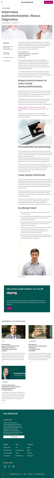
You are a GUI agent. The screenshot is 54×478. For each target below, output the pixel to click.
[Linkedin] (4, 467)
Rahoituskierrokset (7, 450)
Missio (28, 450)
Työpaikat (29, 453)
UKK (16, 447)
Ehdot (24, 474)
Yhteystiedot (30, 455)
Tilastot (17, 453)
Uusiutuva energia (7, 453)
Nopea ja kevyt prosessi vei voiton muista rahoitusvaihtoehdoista (8, 48)
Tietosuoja (30, 474)
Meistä (28, 447)
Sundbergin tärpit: (6, 60)
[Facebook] (9, 467)
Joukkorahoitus (6, 455)
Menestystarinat (19, 455)
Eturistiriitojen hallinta (39, 474)
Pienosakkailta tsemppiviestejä (6, 53)
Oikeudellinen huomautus (16, 474)
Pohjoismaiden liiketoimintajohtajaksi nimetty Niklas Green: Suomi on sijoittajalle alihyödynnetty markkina (10, 347)
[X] (13, 467)
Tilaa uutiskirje (48, 2)
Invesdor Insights (6, 8)
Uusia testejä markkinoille (8, 57)
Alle (3, 341)
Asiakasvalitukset (19, 450)
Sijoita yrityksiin (7, 447)
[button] (3, 475)
